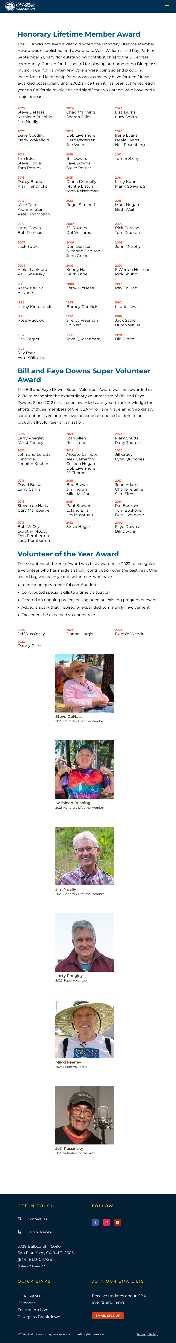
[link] (20, 6)
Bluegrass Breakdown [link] (39, 1317)
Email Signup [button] (108, 1316)
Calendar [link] (26, 1303)
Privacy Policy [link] (147, 1334)
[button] (167, 6)
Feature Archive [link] (33, 1309)
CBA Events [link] (29, 1296)
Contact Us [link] (37, 1219)
